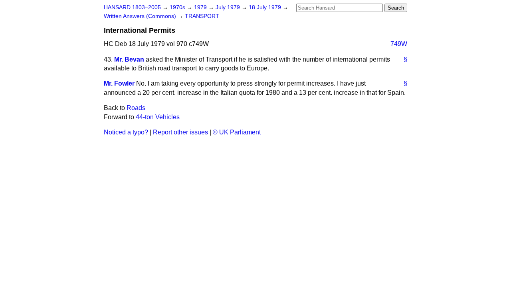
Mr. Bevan (129, 59)
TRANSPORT (202, 16)
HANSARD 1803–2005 (132, 7)
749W (398, 43)
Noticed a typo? (126, 132)
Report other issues (180, 132)
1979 (201, 7)
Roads (136, 107)
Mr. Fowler (119, 83)
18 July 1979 (266, 7)
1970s (178, 7)
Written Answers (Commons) (141, 16)
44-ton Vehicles (158, 117)
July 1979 (229, 7)
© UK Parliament (237, 132)
